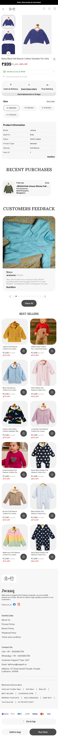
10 (37, 296)
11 (40, 296)
